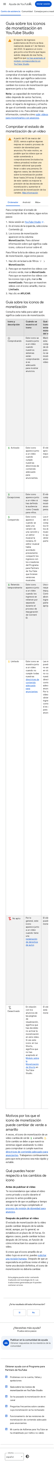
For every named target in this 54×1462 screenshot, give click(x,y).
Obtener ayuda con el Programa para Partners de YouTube (25, 1368)
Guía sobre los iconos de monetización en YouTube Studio (26, 1389)
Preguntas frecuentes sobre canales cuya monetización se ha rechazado (27, 1408)
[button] (4, 4)
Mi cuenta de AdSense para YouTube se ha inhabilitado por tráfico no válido (29, 1431)
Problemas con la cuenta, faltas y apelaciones (26, 1379)
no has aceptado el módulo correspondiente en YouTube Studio (29, 61)
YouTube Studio (33, 222)
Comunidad (27, 11)
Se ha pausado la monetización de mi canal (28, 1398)
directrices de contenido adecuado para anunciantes (32, 685)
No (33, 1312)
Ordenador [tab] (13, 202)
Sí (19, 1312)
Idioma (11, 1453)
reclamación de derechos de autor (32, 942)
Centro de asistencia (10, 11)
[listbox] (37, 202)
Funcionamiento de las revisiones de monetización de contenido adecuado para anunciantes (28, 1419)
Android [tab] (26, 202)
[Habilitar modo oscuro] (27, 1456)
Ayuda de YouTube (19, 4)
